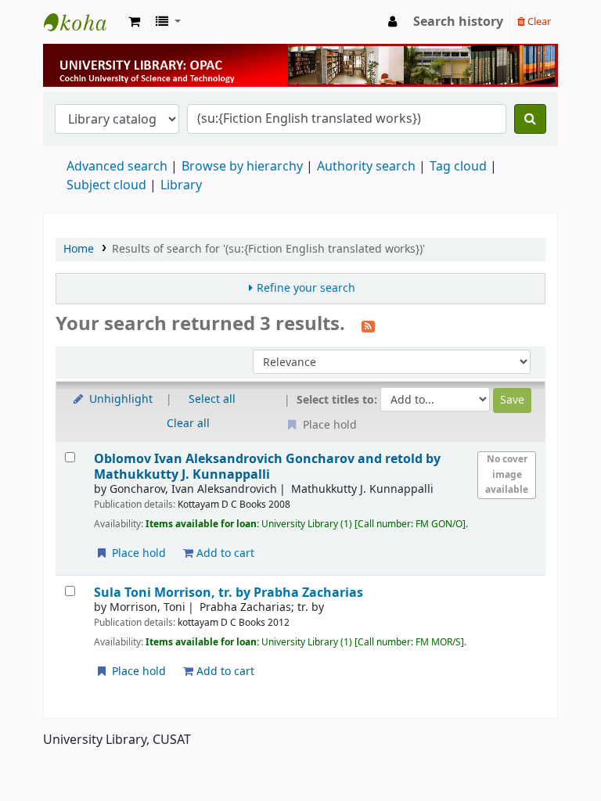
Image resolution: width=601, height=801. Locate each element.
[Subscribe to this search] (368, 325)
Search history (458, 22)
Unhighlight (119, 399)
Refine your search (306, 288)
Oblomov (267, 466)
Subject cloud (106, 185)
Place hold (137, 553)
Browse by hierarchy (242, 166)
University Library (83, 22)
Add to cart (223, 553)
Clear (538, 21)
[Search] (530, 119)
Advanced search (117, 166)
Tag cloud (458, 166)
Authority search (366, 166)
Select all (212, 399)
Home (78, 249)
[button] (134, 22)
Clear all (188, 423)
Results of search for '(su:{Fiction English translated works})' (268, 249)
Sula (228, 592)
